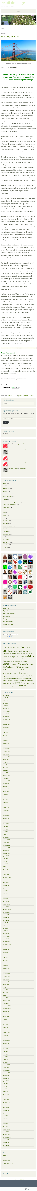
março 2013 (6, 1126)
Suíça (21, 683)
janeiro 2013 (6, 1132)
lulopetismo (5, 676)
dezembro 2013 (6, 1102)
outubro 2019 (6, 915)
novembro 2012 (6, 1137)
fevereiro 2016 (6, 1032)
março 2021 (6, 869)
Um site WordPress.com (18, 1179)
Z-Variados (5, 547)
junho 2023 (5, 797)
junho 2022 (5, 829)
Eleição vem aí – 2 (21, 444)
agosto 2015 (6, 1048)
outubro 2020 (6, 882)
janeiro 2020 (6, 907)
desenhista (24, 657)
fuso (30, 395)
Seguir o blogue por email (10, 410)
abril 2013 (5, 1123)
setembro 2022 (6, 821)
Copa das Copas (15, 653)
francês (13, 667)
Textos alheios (6, 534)
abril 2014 (5, 1091)
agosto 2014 (6, 1081)
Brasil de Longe (13, 3)
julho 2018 (5, 955)
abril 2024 (5, 770)
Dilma (31, 656)
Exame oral (23, 450)
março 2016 (6, 1030)
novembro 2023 (6, 783)
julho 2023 (5, 794)
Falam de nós (6, 507)
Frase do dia (6, 510)
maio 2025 (5, 735)
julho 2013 (5, 1115)
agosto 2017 (6, 984)
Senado (13, 683)
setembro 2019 (6, 917)
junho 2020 (5, 893)
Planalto (5, 680)
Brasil (6, 650)
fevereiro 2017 (6, 1000)
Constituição (7, 653)
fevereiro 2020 (6, 904)
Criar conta (5, 1155)
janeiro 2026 (6, 714)
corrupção (13, 656)
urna (8, 396)
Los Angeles (4, 396)
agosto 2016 (6, 1016)
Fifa (25, 664)
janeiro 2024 (6, 778)
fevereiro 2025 (6, 743)
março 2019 (6, 933)
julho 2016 (5, 1019)
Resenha (5, 528)
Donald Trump (23, 659)
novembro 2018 (6, 944)
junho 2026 (5, 700)
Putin (28, 680)
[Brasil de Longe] (19, 24)
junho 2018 (5, 957)
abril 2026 (5, 706)
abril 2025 (5, 738)
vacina (16, 686)
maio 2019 (5, 928)
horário (33, 395)
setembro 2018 (6, 949)
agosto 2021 (6, 856)
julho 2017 (5, 987)
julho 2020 (5, 890)
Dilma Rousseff (6, 659)
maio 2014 (5, 1089)
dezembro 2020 (6, 877)
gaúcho (27, 667)
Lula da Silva (25, 673)
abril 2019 (5, 931)
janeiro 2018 (6, 971)
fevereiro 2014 (6, 1097)
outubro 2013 (6, 1107)
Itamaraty (18, 670)
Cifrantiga (5, 619)
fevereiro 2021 (6, 872)
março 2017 (6, 998)
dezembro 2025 (6, 716)
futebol (24, 667)
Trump (32, 683)
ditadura (17, 659)
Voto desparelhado (10, 36)
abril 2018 (5, 963)
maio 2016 (5, 1024)
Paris (15, 678)
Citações (5, 491)
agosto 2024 (6, 759)
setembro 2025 (6, 724)
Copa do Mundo (24, 653)
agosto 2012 (6, 1145)
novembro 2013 (6, 1105)
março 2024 (6, 773)
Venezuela (22, 686)
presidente (16, 680)
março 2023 (6, 805)
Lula (18, 673)
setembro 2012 (6, 1142)
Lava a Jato (12, 673)
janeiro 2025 (6, 746)
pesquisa (19, 678)
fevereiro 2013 (6, 1129)
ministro (21, 676)
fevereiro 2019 (6, 936)
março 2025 (6, 740)
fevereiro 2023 (6, 807)
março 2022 (6, 837)
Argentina (13, 647)
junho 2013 (5, 1118)
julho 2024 (5, 762)
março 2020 (6, 901)
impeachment (12, 670)
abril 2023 (5, 802)
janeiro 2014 (6, 1099)
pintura (29, 678)
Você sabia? (5, 545)
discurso (13, 659)
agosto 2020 (6, 888)
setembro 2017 (6, 982)
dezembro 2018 (6, 941)
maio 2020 (5, 896)
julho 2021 (5, 858)
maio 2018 (5, 960)
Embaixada (23, 468)
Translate (15, 637)
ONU (12, 678)
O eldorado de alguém (22, 462)
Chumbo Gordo (6, 616)
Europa (22, 664)
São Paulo (26, 683)
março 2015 (6, 1062)
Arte (4, 486)
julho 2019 (5, 923)
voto (11, 396)
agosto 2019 (6, 920)
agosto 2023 (6, 791)
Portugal (9, 680)
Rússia (9, 683)
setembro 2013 (6, 1110)
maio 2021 (5, 864)
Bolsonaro (27, 647)
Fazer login (5, 1158)
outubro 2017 (6, 979)
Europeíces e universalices (9, 504)
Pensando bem (6, 520)
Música (4, 518)
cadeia (15, 651)
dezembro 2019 (6, 909)
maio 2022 (5, 832)
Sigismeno (5, 531)
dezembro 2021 (6, 845)
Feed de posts (6, 1160)
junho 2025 (5, 732)
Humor (4, 512)
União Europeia (10, 686)
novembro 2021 (6, 848)
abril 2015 (5, 1059)
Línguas (4, 515)
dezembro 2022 (6, 813)
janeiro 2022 (6, 842)
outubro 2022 (6, 818)
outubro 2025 (6, 722)
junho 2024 (5, 765)
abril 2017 (5, 995)
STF (17, 683)
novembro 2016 (6, 1008)
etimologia (13, 664)
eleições (5, 661)
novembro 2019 (6, 912)
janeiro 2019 (6, 939)
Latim (7, 673)
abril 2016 (5, 1027)
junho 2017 (5, 990)
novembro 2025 (6, 719)
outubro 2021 (6, 850)
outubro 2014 (6, 1075)
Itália (23, 670)
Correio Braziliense (7, 496)
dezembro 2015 (6, 1038)
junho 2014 (5, 1086)
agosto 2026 (6, 695)
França (18, 666)
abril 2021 (5, 866)
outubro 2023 (6, 786)
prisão (22, 680)
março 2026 (6, 708)
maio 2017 (5, 992)
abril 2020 (5, 898)
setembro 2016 (6, 1014)
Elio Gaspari (20, 661)
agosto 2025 (6, 727)
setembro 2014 (6, 1078)
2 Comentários (16, 396)
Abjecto (4, 483)
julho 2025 (5, 730)
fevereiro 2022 (6, 840)
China (23, 651)
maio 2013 (5, 1121)
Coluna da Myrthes (7, 494)
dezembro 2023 (6, 781)
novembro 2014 (6, 1073)
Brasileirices (9, 395)
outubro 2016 (6, 1011)
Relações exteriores (7, 526)
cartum (19, 651)
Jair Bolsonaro (28, 670)
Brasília (11, 651)
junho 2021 (5, 861)
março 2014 (6, 1094)
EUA (18, 664)
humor (5, 670)
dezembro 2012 (6, 1134)
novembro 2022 (6, 815)
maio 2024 (5, 767)
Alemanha (6, 647)
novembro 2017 (6, 976)
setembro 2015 (6, 1046)
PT (26, 680)
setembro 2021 (6, 853)
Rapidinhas (5, 523)
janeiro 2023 (6, 810)
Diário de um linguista (8, 624)
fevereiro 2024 (6, 775)
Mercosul (16, 676)
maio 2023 (5, 799)
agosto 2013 (6, 1113)
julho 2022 (5, 826)
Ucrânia (5, 686)
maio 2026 (5, 703)
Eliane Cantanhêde (12, 661)
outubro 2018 (6, 947)
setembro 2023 (6, 789)
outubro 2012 (6, 1140)
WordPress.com (6, 1166)
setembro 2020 (6, 885)
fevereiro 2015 (6, 1065)
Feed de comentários (8, 1163)
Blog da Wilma (6, 611)
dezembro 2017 (6, 973)
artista (18, 647)
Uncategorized (6, 539)
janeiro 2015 (6, 1067)
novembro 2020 (6, 880)
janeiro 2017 (6, 1003)
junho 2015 (5, 1054)
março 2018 (6, 965)
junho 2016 (5, 1022)
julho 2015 (5, 1051)
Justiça (4, 673)
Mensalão (11, 676)
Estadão (7, 663)
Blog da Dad (6, 608)
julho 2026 (5, 698)
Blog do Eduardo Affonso (9, 613)
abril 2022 (5, 834)
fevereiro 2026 (6, 711)
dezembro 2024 (6, 748)
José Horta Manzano (13, 450)
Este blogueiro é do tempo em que (11, 502)
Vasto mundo (6, 542)
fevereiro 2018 (6, 968)
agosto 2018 (6, 952)
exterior (26, 395)
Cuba (18, 657)
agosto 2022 (6, 823)
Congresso (28, 651)
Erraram (5, 499)
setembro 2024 (6, 757)
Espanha (25, 661)
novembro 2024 (6, 751)
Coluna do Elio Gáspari (8, 621)
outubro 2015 (6, 1043)
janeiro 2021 (6, 874)
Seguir (5, 422)
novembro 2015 (6, 1040)
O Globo (9, 678)
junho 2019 (5, 925)
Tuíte (4, 537)
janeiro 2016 (6, 1035)
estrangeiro (21, 395)
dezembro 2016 (6, 1006)
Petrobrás (25, 678)
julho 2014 (5, 1083)
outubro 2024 (6, 754)
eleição (29, 659)
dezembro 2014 (6, 1070)
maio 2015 (5, 1057)
